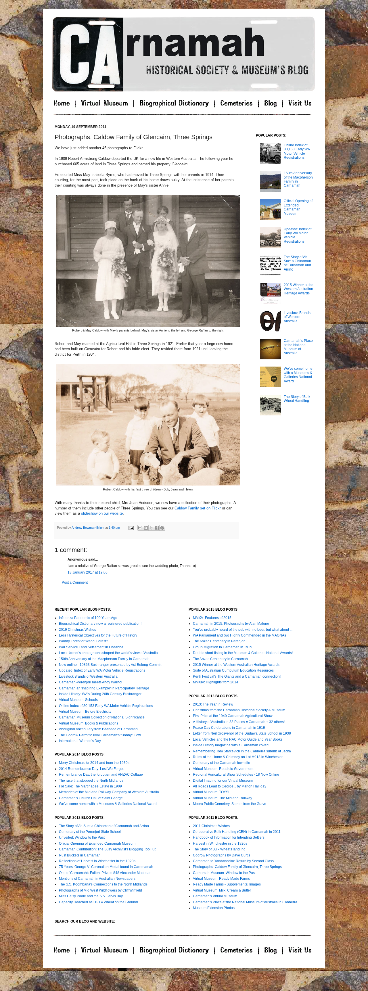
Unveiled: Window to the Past (82, 837)
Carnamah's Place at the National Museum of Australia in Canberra (245, 902)
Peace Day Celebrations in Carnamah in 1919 (229, 728)
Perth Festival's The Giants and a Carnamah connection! (237, 676)
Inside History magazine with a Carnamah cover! (231, 745)
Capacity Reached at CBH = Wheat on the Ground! (98, 902)
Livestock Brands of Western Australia (297, 317)
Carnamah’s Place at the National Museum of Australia (298, 347)
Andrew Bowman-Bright (88, 527)
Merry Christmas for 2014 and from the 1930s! (94, 763)
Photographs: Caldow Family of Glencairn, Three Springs (237, 867)
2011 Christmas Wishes (211, 826)
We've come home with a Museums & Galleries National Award (298, 375)
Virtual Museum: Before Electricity (85, 712)
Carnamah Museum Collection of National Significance (102, 717)
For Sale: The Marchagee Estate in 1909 (90, 786)
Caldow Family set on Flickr (198, 508)
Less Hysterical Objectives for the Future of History (98, 635)
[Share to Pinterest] (162, 528)
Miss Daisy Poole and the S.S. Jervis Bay (91, 896)
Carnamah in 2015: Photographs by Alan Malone (231, 624)
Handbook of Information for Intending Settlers (228, 837)
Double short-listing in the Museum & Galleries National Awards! (243, 653)
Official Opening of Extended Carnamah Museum (298, 207)
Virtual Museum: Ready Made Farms (221, 879)
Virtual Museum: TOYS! (211, 792)
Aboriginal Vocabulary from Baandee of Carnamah (98, 729)
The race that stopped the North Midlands (91, 781)
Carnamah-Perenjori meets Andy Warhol (90, 682)
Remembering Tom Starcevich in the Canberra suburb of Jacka (242, 751)
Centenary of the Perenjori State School (90, 832)
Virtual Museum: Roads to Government (223, 769)
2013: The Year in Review (213, 704)
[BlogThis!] (146, 528)
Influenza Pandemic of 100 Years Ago (88, 618)
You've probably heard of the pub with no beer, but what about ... (242, 630)
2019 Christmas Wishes (77, 630)
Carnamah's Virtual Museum (215, 896)
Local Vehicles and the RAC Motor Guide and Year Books (237, 739)
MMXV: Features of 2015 (212, 618)
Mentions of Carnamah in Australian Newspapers (97, 879)
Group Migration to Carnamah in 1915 (222, 647)
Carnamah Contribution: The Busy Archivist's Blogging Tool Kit (107, 849)
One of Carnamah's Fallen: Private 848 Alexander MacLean (105, 873)
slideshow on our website (102, 513)
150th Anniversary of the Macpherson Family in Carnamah (104, 659)
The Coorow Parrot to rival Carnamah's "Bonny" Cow (100, 735)
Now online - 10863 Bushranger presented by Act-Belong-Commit (110, 665)
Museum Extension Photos (214, 908)
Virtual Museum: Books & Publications (88, 723)
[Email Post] (131, 527)
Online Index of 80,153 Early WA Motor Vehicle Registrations (297, 151)
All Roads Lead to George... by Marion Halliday (229, 786)
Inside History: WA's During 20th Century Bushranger (100, 694)
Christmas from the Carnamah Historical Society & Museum (239, 710)
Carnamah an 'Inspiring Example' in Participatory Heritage (104, 688)
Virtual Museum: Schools (78, 700)
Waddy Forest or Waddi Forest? (83, 641)
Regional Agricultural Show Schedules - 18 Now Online (236, 775)
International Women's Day (80, 741)
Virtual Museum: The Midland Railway (222, 798)
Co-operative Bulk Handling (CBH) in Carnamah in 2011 (237, 832)
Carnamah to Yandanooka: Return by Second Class (233, 861)
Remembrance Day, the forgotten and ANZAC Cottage (101, 775)
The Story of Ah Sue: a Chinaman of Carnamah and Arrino (297, 263)
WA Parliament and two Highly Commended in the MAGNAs (239, 635)
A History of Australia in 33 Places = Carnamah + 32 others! (239, 722)
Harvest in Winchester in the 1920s (220, 844)
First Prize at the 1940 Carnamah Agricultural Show (233, 716)
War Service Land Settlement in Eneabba (91, 647)
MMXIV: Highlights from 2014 (215, 682)
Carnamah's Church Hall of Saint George (91, 798)
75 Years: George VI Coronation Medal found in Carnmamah (106, 867)
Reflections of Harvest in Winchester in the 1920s (97, 861)
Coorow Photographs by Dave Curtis (221, 855)
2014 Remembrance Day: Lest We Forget (91, 769)
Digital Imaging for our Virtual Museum (223, 781)
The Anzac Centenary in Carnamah (220, 659)
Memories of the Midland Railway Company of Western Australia (109, 792)
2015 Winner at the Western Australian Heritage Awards (298, 289)
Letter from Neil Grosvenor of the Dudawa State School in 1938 (242, 733)
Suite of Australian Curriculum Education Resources (233, 670)
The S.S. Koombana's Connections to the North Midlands (103, 884)
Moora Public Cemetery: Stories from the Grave (229, 804)
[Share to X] (151, 528)
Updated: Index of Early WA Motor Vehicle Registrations (102, 670)
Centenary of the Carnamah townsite (221, 763)
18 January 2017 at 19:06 (88, 572)
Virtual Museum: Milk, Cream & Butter (222, 890)
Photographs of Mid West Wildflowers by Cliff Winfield (100, 890)
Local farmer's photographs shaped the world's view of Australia (108, 653)
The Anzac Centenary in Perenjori (219, 641)
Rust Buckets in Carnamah (80, 855)
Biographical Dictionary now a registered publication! (100, 624)
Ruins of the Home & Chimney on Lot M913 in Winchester (238, 757)
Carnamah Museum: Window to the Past (224, 873)
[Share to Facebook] (157, 528)
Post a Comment (75, 582)
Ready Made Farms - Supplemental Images (227, 884)
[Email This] (140, 528)
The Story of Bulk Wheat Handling (297, 399)
